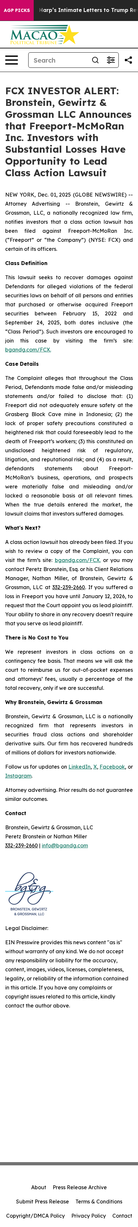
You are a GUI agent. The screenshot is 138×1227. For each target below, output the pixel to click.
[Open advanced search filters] (110, 60)
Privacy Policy (88, 1215)
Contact (122, 1215)
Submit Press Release (42, 1201)
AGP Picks (17, 10)
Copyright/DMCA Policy (35, 1215)
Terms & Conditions (98, 1201)
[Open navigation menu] (11, 60)
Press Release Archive (80, 1187)
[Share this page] (128, 60)
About (38, 1187)
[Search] (95, 60)
